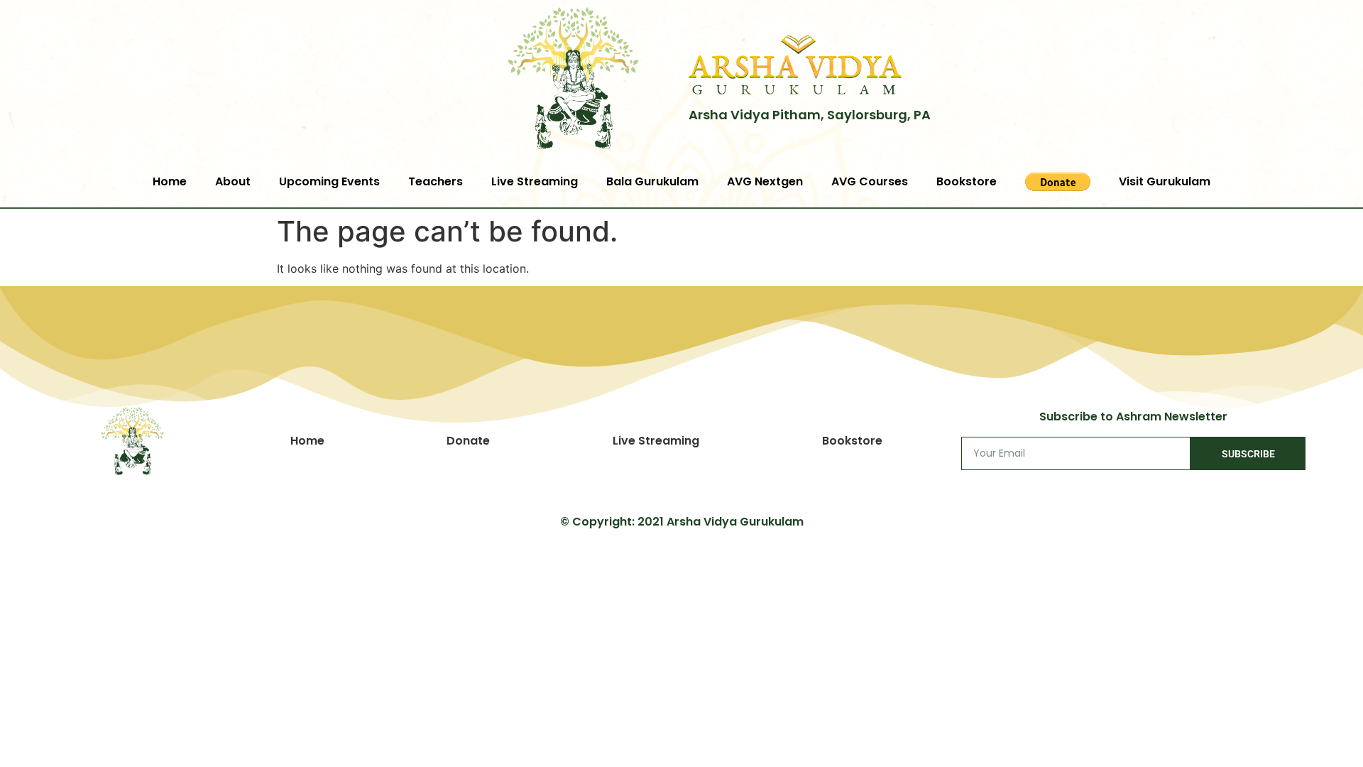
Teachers (435, 181)
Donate (468, 441)
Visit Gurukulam (1164, 181)
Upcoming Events (329, 181)
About (233, 181)
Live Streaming (534, 181)
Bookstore (966, 181)
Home (170, 181)
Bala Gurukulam (652, 181)
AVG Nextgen (765, 181)
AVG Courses (869, 181)
